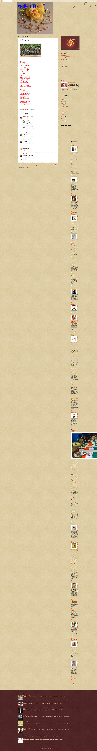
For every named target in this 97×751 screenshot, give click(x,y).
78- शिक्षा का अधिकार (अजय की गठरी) (74, 386)
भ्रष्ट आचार (73, 611)
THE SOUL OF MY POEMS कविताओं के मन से (74, 510)
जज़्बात (72, 145)
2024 (63, 99)
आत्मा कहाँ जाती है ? (26, 695)
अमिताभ (72, 355)
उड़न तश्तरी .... (73, 195)
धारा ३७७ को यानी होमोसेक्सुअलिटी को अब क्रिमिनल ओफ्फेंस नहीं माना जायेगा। (74, 483)
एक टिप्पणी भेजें (23, 159)
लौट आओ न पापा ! (26, 702)
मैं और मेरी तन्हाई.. (26, 708)
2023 (63, 101)
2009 (63, 122)
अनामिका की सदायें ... (33, 6)
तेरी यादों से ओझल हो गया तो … (74, 165)
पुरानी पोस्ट (56, 165)
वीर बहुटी (72, 496)
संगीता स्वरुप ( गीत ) (26, 139)
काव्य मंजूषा (73, 468)
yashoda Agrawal (26, 116)
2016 (63, 103)
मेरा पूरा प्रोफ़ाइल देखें (64, 92)
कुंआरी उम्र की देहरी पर (74, 275)
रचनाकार (72, 335)
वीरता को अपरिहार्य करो (26, 728)
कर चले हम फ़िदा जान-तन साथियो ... (67, 60)
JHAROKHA (73, 412)
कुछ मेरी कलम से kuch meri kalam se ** (74, 213)
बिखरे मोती (73, 610)
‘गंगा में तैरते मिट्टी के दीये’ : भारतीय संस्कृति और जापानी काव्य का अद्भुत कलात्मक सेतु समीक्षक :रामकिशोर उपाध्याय (74, 261)
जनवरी (64, 108)
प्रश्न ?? (77, 306)
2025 (63, 97)
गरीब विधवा (25, 738)
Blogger (48, 748)
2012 (63, 116)
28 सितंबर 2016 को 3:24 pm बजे (28, 143)
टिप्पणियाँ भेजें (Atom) (25, 167)
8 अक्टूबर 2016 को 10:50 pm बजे (28, 150)
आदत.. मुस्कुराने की (74, 314)
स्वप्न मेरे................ (73, 163)
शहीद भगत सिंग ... (26, 721)
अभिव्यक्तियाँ (64, 59)
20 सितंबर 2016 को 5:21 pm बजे (28, 136)
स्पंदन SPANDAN (74, 398)
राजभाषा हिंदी (64, 55)
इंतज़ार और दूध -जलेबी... (73, 400)
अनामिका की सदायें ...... (73, 82)
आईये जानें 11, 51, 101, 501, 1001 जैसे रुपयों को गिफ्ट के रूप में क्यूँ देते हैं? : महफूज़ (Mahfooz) (74, 568)
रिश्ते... (72, 469)
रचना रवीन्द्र (73, 582)
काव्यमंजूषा (73, 659)
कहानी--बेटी (77, 415)
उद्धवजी (72, 683)
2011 (63, 118)
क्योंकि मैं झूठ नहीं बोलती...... (74, 640)
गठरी (72, 384)
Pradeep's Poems (73, 431)
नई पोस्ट (20, 165)
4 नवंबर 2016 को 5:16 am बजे (28, 157)
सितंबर (64, 104)
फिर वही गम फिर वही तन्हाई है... (28, 715)
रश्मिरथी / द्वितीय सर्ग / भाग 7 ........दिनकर (68, 56)
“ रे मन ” (72, 512)
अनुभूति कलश (73, 257)
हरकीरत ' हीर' (73, 274)
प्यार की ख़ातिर (73, 245)
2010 (63, 120)
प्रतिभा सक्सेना (25, 153)
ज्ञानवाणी (72, 175)
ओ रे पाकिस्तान (65, 106)
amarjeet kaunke (74, 542)
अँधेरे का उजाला (77, 149)
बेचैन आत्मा (73, 232)
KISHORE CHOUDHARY (74, 524)
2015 (63, 111)
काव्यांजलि (73, 304)
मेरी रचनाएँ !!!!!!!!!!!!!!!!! (73, 564)
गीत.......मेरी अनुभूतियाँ (73, 288)
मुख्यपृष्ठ (37, 165)
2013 (63, 114)
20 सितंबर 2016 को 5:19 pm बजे (28, 129)
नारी (72, 480)
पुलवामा (72, 459)
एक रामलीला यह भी (77, 586)
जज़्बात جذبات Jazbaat (73, 244)
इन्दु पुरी (24, 146)
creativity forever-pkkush (74, 601)
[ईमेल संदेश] (38, 109)
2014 (63, 112)
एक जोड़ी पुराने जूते (77, 528)
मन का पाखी (73, 621)
